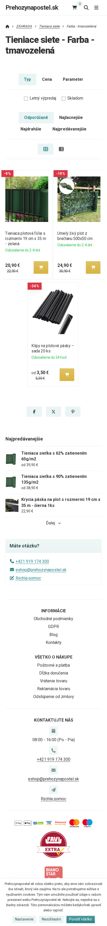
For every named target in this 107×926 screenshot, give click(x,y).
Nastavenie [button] (24, 919)
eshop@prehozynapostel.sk (41, 569)
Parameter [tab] (73, 79)
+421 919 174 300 (32, 561)
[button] (41, 267)
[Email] (53, 770)
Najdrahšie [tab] (31, 129)
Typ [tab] (27, 79)
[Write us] (53, 789)
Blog (53, 634)
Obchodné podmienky (53, 618)
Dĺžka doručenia (53, 673)
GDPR (53, 626)
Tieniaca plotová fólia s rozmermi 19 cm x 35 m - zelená (25, 238)
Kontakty (54, 642)
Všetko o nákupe (53, 657)
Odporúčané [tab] (36, 117)
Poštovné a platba (53, 665)
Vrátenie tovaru (53, 680)
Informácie (53, 610)
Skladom (75, 98)
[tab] (46, 149)
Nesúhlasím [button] (51, 919)
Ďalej (50, 523)
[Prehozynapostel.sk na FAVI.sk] (53, 844)
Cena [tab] (47, 79)
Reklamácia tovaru (53, 688)
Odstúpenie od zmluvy (53, 696)
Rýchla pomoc (28, 578)
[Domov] (7, 26)
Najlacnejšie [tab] (71, 117)
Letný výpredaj (43, 98)
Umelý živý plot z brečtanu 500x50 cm (74, 236)
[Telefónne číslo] (53, 750)
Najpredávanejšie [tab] (69, 129)
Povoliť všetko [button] (80, 919)
